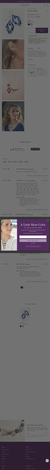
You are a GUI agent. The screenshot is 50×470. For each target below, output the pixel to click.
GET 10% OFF (33, 240)
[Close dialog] (48, 220)
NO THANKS (33, 243)
